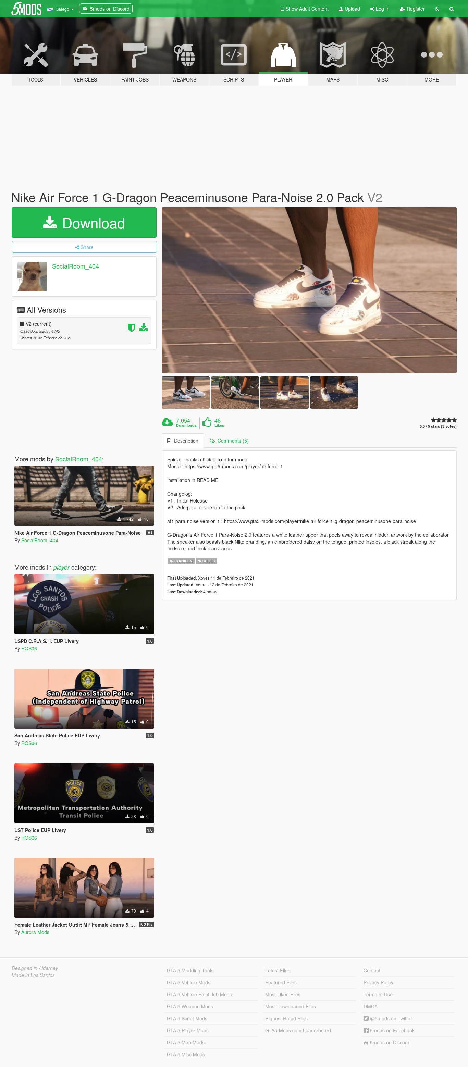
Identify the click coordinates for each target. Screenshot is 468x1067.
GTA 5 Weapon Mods (190, 1006)
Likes (219, 425)
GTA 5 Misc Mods (186, 1054)
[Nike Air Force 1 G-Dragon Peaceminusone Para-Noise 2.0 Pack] (309, 290)
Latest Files (277, 970)
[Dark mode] (437, 8)
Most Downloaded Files (290, 1006)
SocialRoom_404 (75, 265)
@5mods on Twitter (390, 1018)
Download (91, 222)
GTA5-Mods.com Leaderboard (298, 1030)
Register (415, 8)
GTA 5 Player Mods (188, 1030)
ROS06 (29, 648)
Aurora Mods (35, 932)
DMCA (371, 1006)
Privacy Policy (378, 982)
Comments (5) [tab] (232, 440)
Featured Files (281, 982)
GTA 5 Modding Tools (190, 970)
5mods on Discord (389, 1042)
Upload (351, 8)
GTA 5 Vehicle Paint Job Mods (199, 994)
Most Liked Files (282, 994)
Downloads (186, 425)
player (61, 567)
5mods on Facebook (392, 1030)
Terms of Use (378, 994)
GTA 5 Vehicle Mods (188, 982)
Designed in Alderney (35, 968)
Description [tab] (184, 440)
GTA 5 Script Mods (187, 1018)
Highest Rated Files (286, 1018)
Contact (372, 970)
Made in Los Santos (33, 974)
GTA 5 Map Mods (186, 1042)
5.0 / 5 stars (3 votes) (438, 426)
